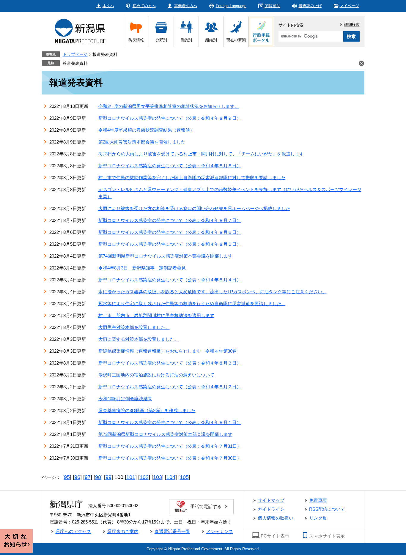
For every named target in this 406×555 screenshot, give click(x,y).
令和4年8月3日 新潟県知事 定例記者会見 (142, 267)
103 (157, 477)
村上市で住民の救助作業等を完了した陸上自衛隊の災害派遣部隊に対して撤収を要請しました (192, 177)
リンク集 (318, 518)
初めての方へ (144, 6)
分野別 (161, 40)
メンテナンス (219, 531)
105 (184, 477)
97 (88, 477)
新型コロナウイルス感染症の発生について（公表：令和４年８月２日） (169, 386)
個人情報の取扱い (275, 518)
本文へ (108, 6)
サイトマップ (271, 500)
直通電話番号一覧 (172, 531)
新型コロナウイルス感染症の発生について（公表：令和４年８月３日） (169, 362)
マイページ (349, 6)
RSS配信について (327, 509)
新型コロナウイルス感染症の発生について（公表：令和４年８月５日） (169, 244)
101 (130, 477)
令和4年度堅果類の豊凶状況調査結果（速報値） (146, 130)
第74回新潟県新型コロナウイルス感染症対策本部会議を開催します (165, 255)
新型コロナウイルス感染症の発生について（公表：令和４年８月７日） (169, 220)
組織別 (211, 40)
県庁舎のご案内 (123, 531)
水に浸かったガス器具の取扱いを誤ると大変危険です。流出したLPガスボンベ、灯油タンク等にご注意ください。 (212, 291)
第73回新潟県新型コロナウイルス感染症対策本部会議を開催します (165, 434)
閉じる (361, 63)
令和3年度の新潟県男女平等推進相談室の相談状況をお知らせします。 (168, 106)
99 (108, 477)
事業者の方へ (185, 6)
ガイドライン (271, 509)
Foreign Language (231, 6)
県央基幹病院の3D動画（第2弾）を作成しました (147, 410)
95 (67, 477)
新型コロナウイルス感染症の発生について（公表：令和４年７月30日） (169, 458)
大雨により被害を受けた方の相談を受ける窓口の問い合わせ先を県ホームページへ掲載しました (194, 208)
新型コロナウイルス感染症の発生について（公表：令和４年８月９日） (169, 118)
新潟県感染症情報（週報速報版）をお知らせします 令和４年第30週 (167, 351)
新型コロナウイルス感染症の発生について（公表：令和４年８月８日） (169, 165)
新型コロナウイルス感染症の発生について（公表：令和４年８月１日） (169, 422)
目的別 (186, 40)
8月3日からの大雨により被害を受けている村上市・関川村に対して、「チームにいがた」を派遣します (201, 153)
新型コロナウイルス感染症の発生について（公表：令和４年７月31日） (169, 446)
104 (170, 477)
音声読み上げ (310, 6)
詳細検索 (352, 24)
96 (77, 477)
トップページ (75, 54)
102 (144, 477)
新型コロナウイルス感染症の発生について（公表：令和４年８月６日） (169, 232)
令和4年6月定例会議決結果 (125, 398)
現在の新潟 (236, 40)
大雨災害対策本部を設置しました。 (134, 327)
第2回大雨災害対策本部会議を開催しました (141, 141)
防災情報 (136, 40)
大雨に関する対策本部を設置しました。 (138, 339)
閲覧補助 (272, 6)
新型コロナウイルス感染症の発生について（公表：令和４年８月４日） (169, 279)
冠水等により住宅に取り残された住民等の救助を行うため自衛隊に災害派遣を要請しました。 (192, 303)
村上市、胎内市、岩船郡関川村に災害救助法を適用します (156, 315)
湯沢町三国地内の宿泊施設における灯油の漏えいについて (156, 374)
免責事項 (318, 500)
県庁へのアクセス (73, 531)
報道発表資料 (75, 63)
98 (98, 477)
